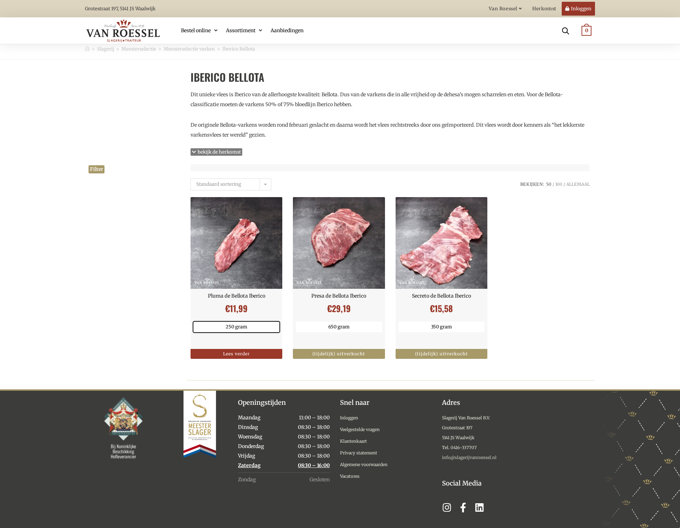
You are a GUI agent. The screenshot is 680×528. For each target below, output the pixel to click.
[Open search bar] (565, 30)
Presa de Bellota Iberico (338, 296)
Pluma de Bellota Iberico (236, 296)
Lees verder (236, 353)
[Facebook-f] (463, 507)
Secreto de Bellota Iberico (441, 296)
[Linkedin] (479, 507)
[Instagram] (447, 507)
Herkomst (544, 9)
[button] (199, 30)
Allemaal (578, 184)
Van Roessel (503, 9)
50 (548, 184)
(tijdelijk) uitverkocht (338, 353)
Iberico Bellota (238, 49)
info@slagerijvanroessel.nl (469, 457)
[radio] (236, 327)
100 (558, 184)
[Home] (87, 49)
